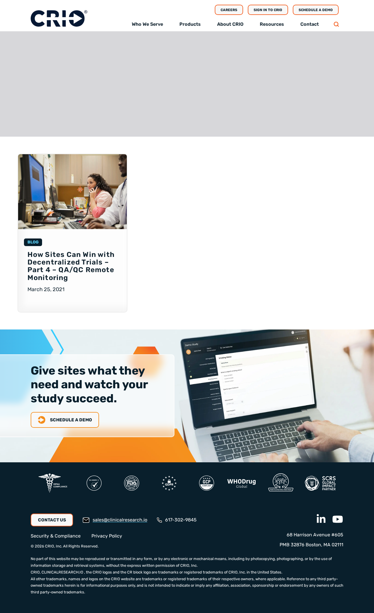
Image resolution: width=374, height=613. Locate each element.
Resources (272, 24)
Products (190, 24)
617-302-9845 (181, 520)
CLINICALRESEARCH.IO (62, 572)
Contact (309, 24)
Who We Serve (147, 24)
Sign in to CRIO (268, 10)
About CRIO (230, 24)
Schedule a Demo (316, 10)
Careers (229, 10)
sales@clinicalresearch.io (120, 520)
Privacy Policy (106, 536)
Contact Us (52, 520)
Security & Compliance (56, 536)
